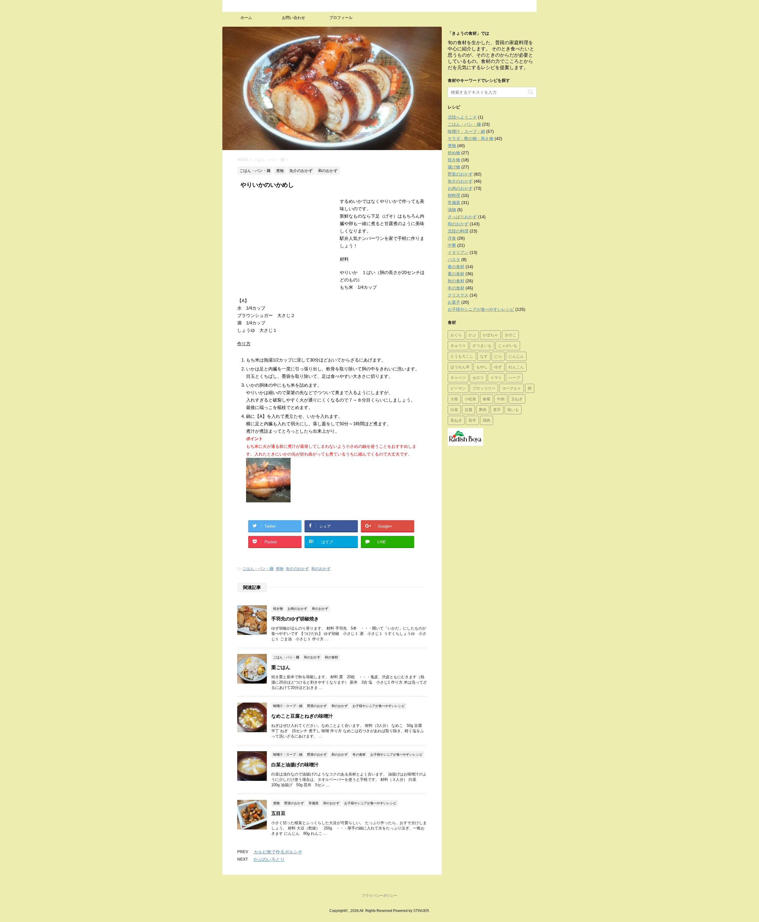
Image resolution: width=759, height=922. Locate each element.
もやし (482, 366)
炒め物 (454, 152)
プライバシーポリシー (379, 896)
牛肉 (501, 398)
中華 (452, 245)
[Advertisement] (287, 242)
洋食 (452, 238)
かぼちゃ (490, 334)
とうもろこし (461, 356)
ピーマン (458, 388)
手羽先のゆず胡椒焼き (295, 618)
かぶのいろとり (269, 859)
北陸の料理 (458, 231)
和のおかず (321, 568)
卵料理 (454, 195)
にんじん (516, 356)
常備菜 (454, 202)
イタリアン (458, 252)
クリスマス (458, 295)
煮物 (279, 568)
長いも (513, 409)
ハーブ (514, 377)
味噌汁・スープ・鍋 (466, 131)
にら (498, 356)
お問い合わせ (293, 17)
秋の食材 (456, 280)
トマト (496, 377)
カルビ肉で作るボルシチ (277, 851)
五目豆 (278, 813)
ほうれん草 (460, 366)
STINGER (421, 911)
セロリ (478, 377)
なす (484, 356)
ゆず (498, 366)
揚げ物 (454, 167)
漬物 (452, 209)
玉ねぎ (517, 398)
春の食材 (456, 266)
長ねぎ (456, 420)
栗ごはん (280, 667)
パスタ (454, 259)
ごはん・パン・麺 (258, 568)
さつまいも (482, 345)
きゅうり (458, 345)
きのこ (510, 334)
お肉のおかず (460, 188)
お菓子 (454, 302)
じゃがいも (507, 345)
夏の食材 (456, 273)
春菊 (486, 398)
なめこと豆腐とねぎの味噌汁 (302, 716)
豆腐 (468, 409)
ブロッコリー (483, 388)
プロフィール (341, 17)
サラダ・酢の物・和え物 (470, 138)
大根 (454, 398)
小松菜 (470, 398)
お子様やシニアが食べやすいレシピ (481, 309)
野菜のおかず (460, 174)
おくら (456, 334)
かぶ (472, 334)
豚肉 (483, 409)
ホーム (246, 17)
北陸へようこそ (462, 117)
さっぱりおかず (462, 216)
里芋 (497, 409)
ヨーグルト (511, 388)
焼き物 (454, 159)
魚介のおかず (297, 568)
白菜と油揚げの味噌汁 (295, 764)
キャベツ (458, 377)
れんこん (516, 366)
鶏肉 (486, 420)
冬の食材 (456, 288)
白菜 (454, 409)
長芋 (472, 420)
